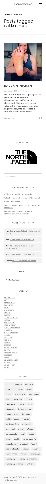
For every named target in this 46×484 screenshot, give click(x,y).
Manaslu (8, 330)
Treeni (7, 357)
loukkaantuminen (13, 419)
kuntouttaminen (24, 409)
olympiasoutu (11, 434)
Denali (7, 312)
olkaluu (30, 429)
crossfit (20, 389)
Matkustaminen (11, 332)
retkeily (31, 434)
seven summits (29, 439)
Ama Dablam (9, 302)
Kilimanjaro (9, 322)
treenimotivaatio (12, 449)
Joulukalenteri (11, 317)
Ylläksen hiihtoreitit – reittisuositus (18, 194)
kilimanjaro (10, 409)
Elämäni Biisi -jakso (12, 201)
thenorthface (10, 352)
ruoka (8, 439)
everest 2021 (20, 394)
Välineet (8, 362)
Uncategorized (11, 360)
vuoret (23, 454)
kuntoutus (26, 414)
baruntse (29, 384)
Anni (25, 91)
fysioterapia (34, 394)
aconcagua (17, 384)
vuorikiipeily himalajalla (28, 459)
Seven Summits (10, 347)
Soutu (7, 350)
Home (7, 14)
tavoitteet (24, 444)
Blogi (6, 307)
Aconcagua (9, 297)
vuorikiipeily (10, 459)
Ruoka (7, 342)
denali (29, 389)
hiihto (8, 399)
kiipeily (21, 404)
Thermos (8, 355)
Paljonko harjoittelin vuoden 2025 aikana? (22, 198)
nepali (20, 429)
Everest (7, 315)
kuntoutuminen (12, 414)
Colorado (9, 310)
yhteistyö (30, 464)
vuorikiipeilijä (35, 454)
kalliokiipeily (10, 404)
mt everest (10, 429)
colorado (9, 389)
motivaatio (26, 424)
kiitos (30, 404)
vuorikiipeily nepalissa (14, 464)
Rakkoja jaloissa (18, 86)
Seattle (7, 345)
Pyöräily (8, 337)
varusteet (36, 449)
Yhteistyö (8, 367)
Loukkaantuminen (12, 327)
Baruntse (8, 305)
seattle (17, 439)
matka (26, 419)
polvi (22, 434)
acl (7, 384)
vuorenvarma (11, 454)
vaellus (26, 449)
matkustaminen (12, 424)
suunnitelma (11, 444)
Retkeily (7, 340)
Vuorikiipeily (9, 365)
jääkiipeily (18, 399)
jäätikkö (29, 399)
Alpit (6, 300)
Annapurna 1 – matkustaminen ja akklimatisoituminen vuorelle (18, 212)
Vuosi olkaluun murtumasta (22, 239)
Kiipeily (7, 320)
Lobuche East (10, 325)
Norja (7, 335)
